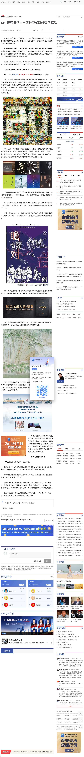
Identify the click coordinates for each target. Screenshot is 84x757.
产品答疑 (59, 722)
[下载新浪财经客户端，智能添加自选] (70, 164)
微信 (66, 30)
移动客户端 (77, 2)
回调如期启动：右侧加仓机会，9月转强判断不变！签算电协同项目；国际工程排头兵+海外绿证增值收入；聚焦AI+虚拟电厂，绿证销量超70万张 (70, 53)
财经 (19, 2)
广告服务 (67, 716)
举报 (42, 30)
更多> (69, 706)
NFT (17, 520)
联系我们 (59, 719)
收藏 (56, 30)
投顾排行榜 (6, 576)
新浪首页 (3, 2)
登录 (35, 561)
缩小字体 (47, 30)
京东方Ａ (59, 148)
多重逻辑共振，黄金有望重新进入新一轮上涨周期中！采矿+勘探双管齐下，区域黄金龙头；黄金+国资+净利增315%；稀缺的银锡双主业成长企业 (70, 41)
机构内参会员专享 (77, 69)
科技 (28, 2)
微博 (61, 30)
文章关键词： (5, 520)
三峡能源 (59, 144)
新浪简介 (59, 716)
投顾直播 (60, 654)
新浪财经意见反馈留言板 (65, 711)
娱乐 (23, 2)
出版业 (12, 520)
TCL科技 (59, 151)
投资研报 (60, 37)
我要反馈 (50, 520)
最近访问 (63, 134)
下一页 (52, 624)
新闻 (9, 2)
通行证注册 (75, 719)
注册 (69, 1)
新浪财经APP (36, 30)
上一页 (2, 624)
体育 (14, 2)
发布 (47, 561)
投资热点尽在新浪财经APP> (23, 651)
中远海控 (59, 154)
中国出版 (15, 74)
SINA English (76, 722)
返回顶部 (80, 732)
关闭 (52, 359)
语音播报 (80, 720)
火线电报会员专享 (77, 46)
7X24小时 (61, 257)
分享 (70, 30)
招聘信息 (67, 719)
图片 (38, 2)
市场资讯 (18, 30)
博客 (33, 2)
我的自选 (76, 134)
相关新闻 (7, 651)
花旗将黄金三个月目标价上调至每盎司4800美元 (36, 752)
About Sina (75, 716)
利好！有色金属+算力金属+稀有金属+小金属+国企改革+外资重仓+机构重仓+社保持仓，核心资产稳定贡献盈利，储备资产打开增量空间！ (70, 64)
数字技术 (23, 520)
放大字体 (52, 30)
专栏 (42, 2)
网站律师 (67, 722)
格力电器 (59, 158)
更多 (47, 2)
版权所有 (74, 729)
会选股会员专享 (77, 58)
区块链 (16, 16)
